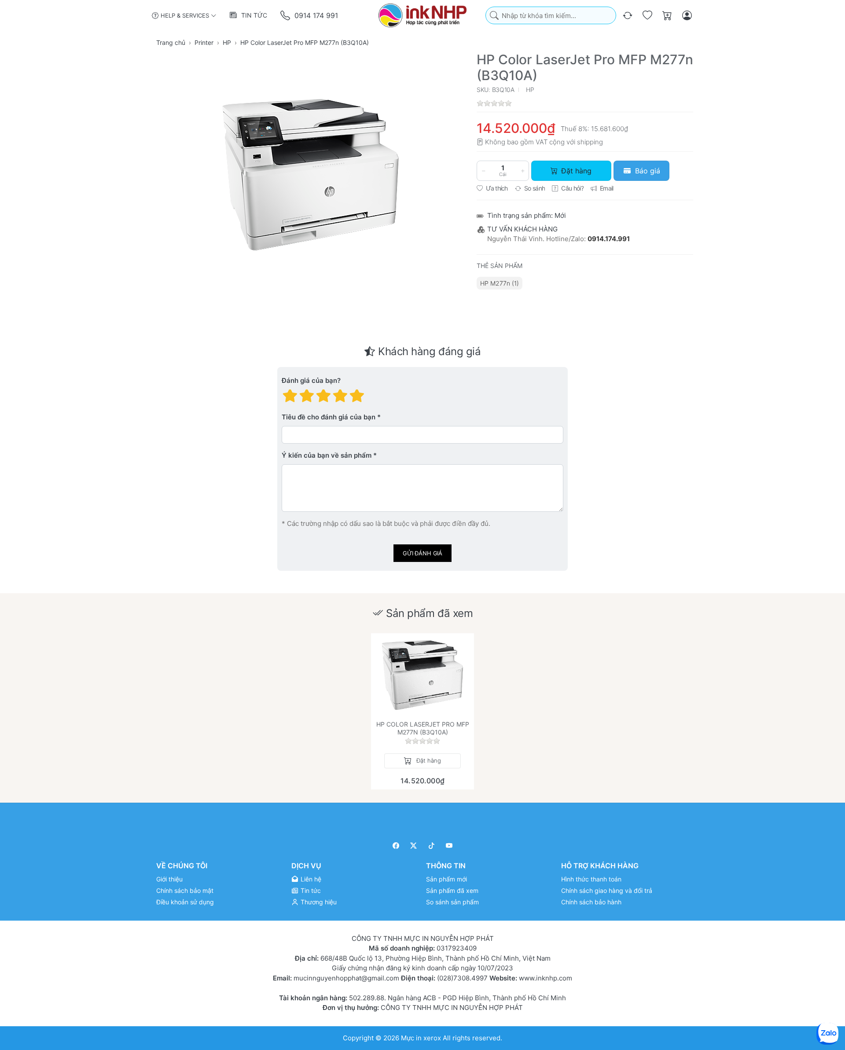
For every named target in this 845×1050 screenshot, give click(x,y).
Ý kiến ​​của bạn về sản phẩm (326, 456)
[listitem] (310, 174)
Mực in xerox (421, 1038)
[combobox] (550, 16)
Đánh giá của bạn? (311, 381)
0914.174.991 (609, 239)
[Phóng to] (310, 174)
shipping (590, 142)
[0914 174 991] (285, 15)
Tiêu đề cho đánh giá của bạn (328, 417)
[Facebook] (396, 846)
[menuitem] (499, 283)
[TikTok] (431, 846)
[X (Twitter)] (414, 846)
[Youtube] (450, 846)
